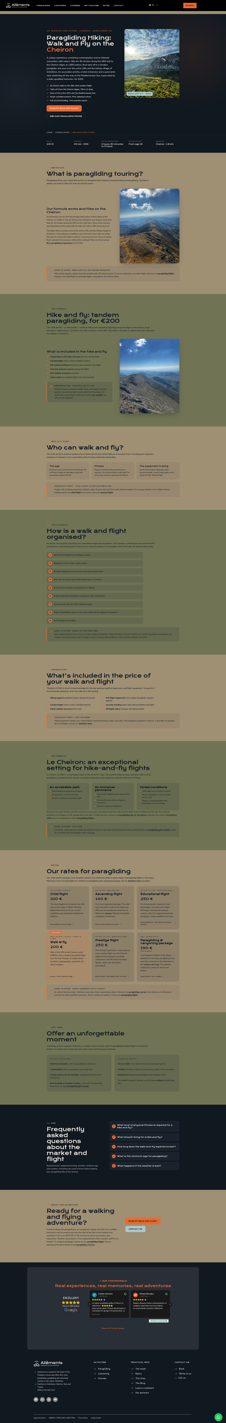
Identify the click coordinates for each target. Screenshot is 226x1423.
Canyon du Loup (151, 964)
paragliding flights (165, 273)
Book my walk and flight (64, 108)
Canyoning (60, 5)
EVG (128, 1064)
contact (99, 395)
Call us (182, 1378)
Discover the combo (151, 976)
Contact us (135, 1229)
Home (49, 132)
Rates (106, 5)
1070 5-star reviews (115, 1328)
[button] (170, 1304)
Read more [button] (157, 1314)
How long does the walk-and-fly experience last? (146, 1146)
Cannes (108, 913)
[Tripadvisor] (55, 1399)
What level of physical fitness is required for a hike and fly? (144, 1126)
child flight (76, 492)
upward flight (107, 492)
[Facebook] (36, 1399)
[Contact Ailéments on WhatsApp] (218, 1417)
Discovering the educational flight (156, 923)
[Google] (48, 1399)
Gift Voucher (91, 5)
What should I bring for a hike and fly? (139, 1137)
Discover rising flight (107, 924)
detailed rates (85, 723)
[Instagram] (42, 1399)
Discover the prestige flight (111, 976)
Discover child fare (60, 924)
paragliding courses (137, 992)
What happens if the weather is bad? (139, 1166)
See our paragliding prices (66, 116)
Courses (75, 5)
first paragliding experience (60, 243)
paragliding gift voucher (78, 1086)
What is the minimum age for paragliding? (142, 1156)
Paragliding (43, 5)
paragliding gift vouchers (159, 830)
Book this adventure (61, 976)
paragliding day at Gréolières (133, 815)
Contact (118, 5)
